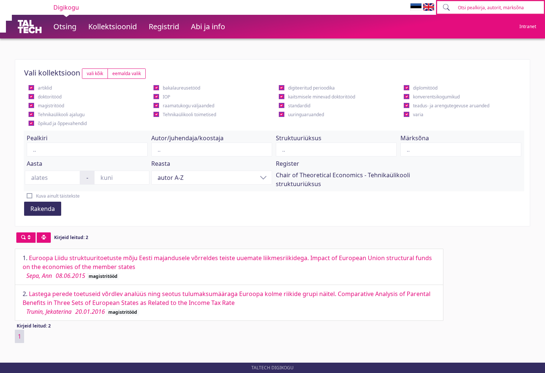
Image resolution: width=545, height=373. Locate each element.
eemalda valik (126, 73)
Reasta (160, 163)
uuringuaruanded (306, 114)
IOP (166, 97)
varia (418, 114)
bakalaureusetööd (181, 88)
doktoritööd (50, 97)
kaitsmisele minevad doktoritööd (321, 97)
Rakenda (42, 209)
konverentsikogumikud (436, 97)
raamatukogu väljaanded (188, 106)
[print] (44, 237)
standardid (299, 106)
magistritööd (51, 106)
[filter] (26, 237)
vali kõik (95, 73)
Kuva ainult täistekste (58, 196)
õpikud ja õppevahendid (62, 123)
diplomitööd (425, 88)
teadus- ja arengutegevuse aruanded (451, 106)
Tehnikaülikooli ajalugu (61, 114)
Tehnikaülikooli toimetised (189, 114)
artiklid (45, 88)
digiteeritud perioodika (311, 88)
